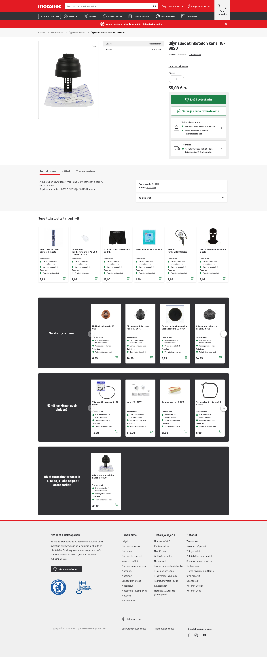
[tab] (71, 16)
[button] (223, 334)
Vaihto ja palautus (163, 555)
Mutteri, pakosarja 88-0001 (103, 327)
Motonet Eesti (193, 590)
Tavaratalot (192, 541)
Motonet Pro (128, 600)
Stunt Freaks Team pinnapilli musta (49, 250)
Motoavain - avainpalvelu (134, 590)
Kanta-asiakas (161, 546)
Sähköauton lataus (131, 580)
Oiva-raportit (193, 575)
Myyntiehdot (160, 551)
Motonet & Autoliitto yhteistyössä (164, 592)
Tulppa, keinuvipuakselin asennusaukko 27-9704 (174, 327)
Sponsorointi (193, 580)
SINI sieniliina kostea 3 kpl (149, 249)
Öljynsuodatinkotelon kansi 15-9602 (207, 327)
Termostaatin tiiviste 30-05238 (209, 403)
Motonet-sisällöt (162, 541)
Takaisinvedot (134, 618)
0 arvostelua (195, 54)
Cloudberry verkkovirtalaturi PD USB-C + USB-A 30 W (85, 252)
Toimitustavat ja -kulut (166, 580)
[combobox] (108, 6)
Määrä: (172, 72)
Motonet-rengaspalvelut (134, 565)
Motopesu (127, 570)
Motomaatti (128, 551)
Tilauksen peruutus (164, 570)
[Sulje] (226, 24)
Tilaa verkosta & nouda (166, 575)
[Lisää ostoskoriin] (64, 278)
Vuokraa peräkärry (131, 560)
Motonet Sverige (194, 585)
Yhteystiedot (193, 551)
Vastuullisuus (193, 565)
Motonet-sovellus (131, 546)
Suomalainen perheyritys (199, 560)
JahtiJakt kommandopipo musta (213, 250)
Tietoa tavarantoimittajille (200, 570)
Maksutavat (160, 560)
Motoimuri (127, 575)
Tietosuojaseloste (164, 628)
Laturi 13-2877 (134, 402)
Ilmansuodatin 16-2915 (172, 402)
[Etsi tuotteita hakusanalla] (154, 6)
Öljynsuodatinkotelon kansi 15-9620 (103, 476)
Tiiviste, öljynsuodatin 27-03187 (105, 403)
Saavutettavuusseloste (134, 628)
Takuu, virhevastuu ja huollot (169, 565)
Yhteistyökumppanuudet (199, 555)
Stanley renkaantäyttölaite (177, 250)
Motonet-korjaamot (132, 555)
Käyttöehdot (160, 585)
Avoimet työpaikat (196, 546)
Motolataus (128, 585)
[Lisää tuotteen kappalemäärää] (181, 79)
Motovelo (126, 595)
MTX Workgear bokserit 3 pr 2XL (117, 250)
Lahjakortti (127, 541)
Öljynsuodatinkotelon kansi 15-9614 (138, 327)
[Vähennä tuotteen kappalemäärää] (171, 79)
